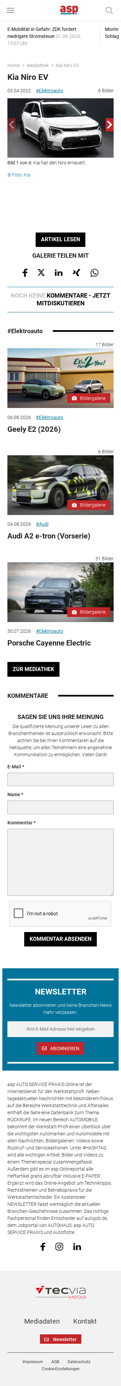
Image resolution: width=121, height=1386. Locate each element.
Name (13, 794)
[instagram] (59, 1246)
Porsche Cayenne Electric (49, 643)
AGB (55, 1361)
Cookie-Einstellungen (61, 1369)
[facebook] (42, 1246)
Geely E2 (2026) (34, 429)
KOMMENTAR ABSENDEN (60, 939)
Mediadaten (42, 1321)
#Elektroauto (49, 90)
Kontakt (85, 1321)
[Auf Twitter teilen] (41, 272)
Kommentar (20, 822)
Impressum (33, 1361)
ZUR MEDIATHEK (33, 669)
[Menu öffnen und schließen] (12, 10)
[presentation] (11, 125)
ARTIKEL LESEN (60, 239)
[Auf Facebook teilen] (25, 272)
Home (13, 65)
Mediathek (38, 65)
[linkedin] (77, 1246)
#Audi (42, 524)
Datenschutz (79, 1361)
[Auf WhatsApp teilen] (94, 272)
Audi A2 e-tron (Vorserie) (48, 536)
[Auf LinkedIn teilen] (59, 272)
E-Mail (14, 766)
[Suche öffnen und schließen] (108, 10)
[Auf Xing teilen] (76, 272)
